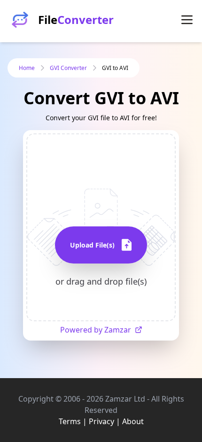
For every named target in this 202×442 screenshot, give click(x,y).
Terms (70, 421)
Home (27, 68)
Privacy (101, 421)
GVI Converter (68, 68)
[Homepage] (20, 20)
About (133, 421)
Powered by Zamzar (95, 330)
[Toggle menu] (186, 19)
